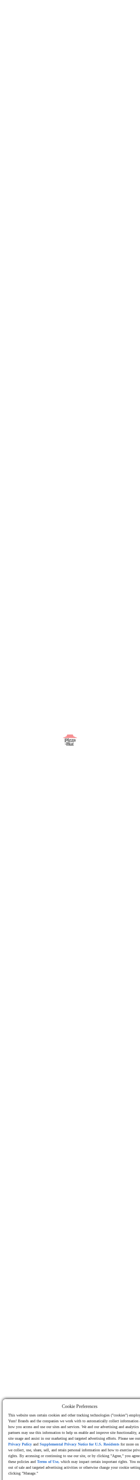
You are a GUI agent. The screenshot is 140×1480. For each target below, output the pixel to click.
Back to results (38, 51)
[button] (38, 14)
